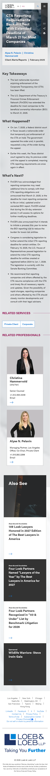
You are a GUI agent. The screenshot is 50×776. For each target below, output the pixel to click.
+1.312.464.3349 (17, 394)
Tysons (28, 703)
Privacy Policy (32, 714)
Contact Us (16, 714)
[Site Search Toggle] (37, 6)
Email (12, 397)
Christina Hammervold (18, 379)
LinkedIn (9, 711)
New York (26, 698)
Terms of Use (14, 716)
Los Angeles (12, 698)
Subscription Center (32, 716)
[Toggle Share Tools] (44, 28)
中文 (23, 6)
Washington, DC (31, 701)
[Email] (44, 23)
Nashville (15, 701)
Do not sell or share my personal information (25, 721)
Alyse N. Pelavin (13, 52)
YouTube (40, 711)
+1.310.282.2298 (17, 454)
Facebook (22, 711)
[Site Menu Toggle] (44, 6)
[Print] (44, 33)
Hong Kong (25, 706)
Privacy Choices (23, 719)
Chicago (38, 698)
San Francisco (14, 703)
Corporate (27, 324)
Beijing (38, 703)
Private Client (11, 324)
